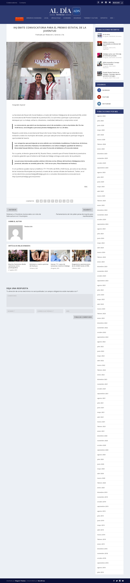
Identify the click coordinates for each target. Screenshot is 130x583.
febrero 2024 (101, 257)
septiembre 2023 (102, 281)
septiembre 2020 (102, 450)
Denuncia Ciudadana (33, 18)
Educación (105, 67)
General (57, 35)
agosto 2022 (101, 342)
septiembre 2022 (102, 337)
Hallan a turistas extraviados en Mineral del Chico (112, 44)
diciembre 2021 (102, 379)
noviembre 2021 (102, 384)
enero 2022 (100, 375)
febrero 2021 (101, 426)
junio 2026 (100, 125)
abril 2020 (100, 473)
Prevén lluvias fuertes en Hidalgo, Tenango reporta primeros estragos (111, 74)
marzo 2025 (101, 196)
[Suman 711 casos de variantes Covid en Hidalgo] (60, 255)
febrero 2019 (101, 539)
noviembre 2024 (102, 215)
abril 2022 (100, 360)
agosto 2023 (101, 285)
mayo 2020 (100, 469)
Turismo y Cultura (91, 18)
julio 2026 (100, 121)
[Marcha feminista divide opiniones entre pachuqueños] (18, 255)
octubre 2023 (101, 276)
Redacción (49, 35)
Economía (67, 18)
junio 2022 (100, 351)
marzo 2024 (101, 252)
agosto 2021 (101, 398)
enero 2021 (100, 431)
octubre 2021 (101, 389)
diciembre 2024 (102, 210)
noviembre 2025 (102, 158)
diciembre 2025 (102, 153)
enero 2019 (100, 544)
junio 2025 (100, 182)
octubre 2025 (101, 163)
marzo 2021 (101, 422)
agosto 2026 (101, 116)
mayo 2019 (100, 525)
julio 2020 (100, 459)
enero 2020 (100, 488)
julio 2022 (100, 346)
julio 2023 (100, 290)
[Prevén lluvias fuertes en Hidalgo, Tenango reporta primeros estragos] (99, 73)
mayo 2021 (100, 412)
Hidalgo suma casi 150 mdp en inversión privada (112, 55)
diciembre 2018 (102, 549)
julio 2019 (100, 516)
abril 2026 (100, 135)
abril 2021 (100, 417)
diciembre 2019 (102, 492)
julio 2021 (100, 403)
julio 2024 (100, 234)
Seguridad (77, 18)
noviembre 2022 (102, 328)
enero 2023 (100, 318)
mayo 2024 (100, 243)
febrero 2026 (101, 144)
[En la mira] (99, 35)
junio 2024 (100, 238)
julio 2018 (100, 572)
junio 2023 (100, 295)
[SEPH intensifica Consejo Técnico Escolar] (99, 63)
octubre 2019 (101, 502)
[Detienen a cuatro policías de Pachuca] (39, 255)
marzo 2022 (101, 365)
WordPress (41, 581)
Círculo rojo (56, 18)
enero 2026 (100, 149)
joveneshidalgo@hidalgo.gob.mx (37, 174)
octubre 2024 (101, 219)
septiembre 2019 (102, 506)
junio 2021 (100, 408)
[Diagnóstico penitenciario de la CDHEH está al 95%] (81, 255)
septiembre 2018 (102, 563)
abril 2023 (100, 304)
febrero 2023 (101, 313)
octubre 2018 (101, 558)
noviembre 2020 (102, 441)
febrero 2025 (101, 201)
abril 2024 (100, 248)
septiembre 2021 (102, 393)
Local (46, 18)
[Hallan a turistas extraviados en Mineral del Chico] (99, 43)
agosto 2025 (101, 172)
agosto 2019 (101, 511)
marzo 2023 (101, 309)
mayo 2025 (100, 186)
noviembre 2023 (102, 271)
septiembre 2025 (102, 168)
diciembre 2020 (102, 436)
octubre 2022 (101, 332)
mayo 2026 (100, 130)
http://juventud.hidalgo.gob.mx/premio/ (26, 177)
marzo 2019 (101, 535)
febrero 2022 (101, 370)
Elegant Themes (20, 581)
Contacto (22, 3)
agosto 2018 (101, 567)
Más (111, 18)
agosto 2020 (101, 455)
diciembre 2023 (102, 266)
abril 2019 (100, 530)
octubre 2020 (101, 445)
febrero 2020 (101, 483)
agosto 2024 (101, 229)
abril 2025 (100, 191)
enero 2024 (100, 262)
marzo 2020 (101, 478)
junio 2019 (100, 520)
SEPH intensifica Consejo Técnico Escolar (111, 63)
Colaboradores (11, 3)
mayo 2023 (100, 299)
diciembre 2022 (102, 323)
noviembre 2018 (102, 553)
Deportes (103, 18)
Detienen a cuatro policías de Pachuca (39, 265)
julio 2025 (100, 177)
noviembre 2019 (102, 497)
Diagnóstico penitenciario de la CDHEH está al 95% (81, 265)
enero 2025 (100, 205)
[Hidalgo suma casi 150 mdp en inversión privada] (99, 55)
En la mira (19, 18)
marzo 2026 (101, 139)
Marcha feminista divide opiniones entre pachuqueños (17, 266)
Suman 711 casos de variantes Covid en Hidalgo (60, 265)
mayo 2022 (100, 356)
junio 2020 (100, 464)
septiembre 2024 (102, 224)
